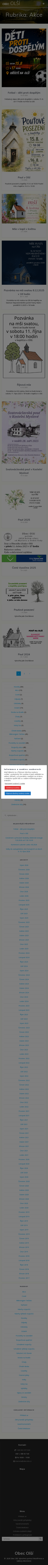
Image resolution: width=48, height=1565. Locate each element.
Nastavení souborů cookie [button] (15, 783)
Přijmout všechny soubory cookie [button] (17, 793)
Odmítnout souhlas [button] (13, 788)
